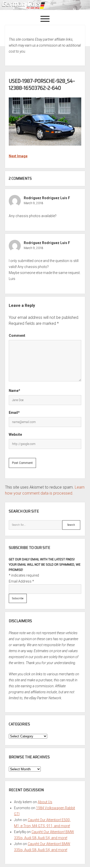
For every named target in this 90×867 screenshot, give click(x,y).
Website (15, 434)
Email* (14, 413)
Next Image (18, 156)
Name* (14, 391)
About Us (45, 802)
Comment (17, 336)
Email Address (21, 581)
